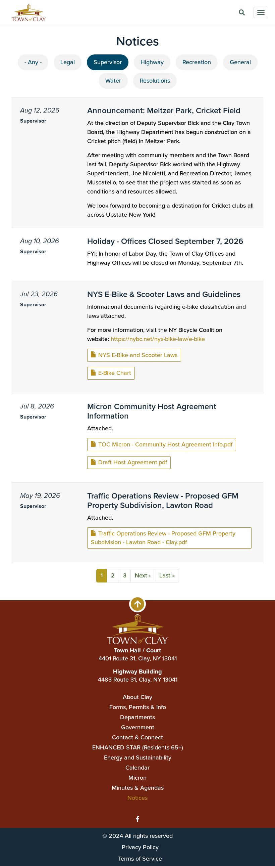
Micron (137, 777)
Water (113, 80)
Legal (67, 62)
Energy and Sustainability (137, 757)
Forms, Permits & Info (137, 707)
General (240, 62)
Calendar (137, 767)
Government (137, 727)
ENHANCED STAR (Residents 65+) (137, 747)
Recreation (196, 62)
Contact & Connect (137, 737)
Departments (137, 717)
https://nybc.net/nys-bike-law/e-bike (158, 339)
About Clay (137, 697)
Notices (137, 797)
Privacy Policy (140, 847)
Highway (152, 62)
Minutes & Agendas (138, 787)
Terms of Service (140, 858)
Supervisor (108, 62)
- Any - (33, 62)
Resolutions (155, 80)
